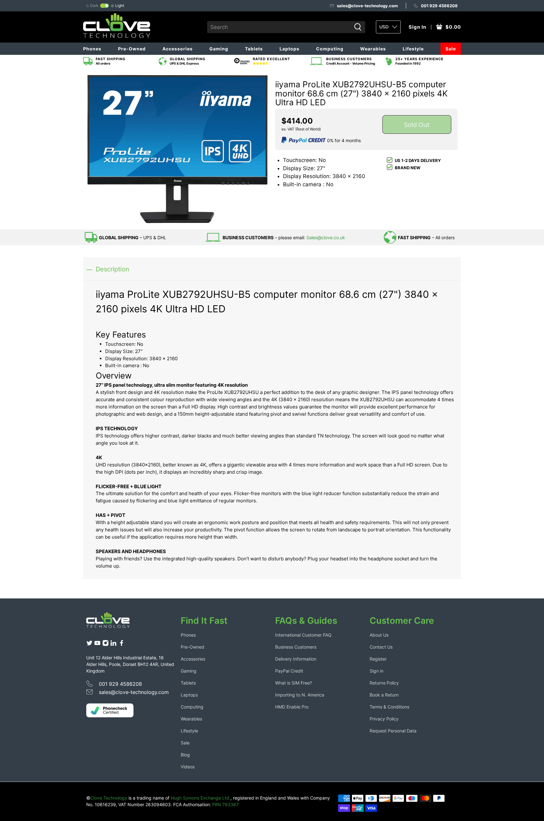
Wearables (373, 48)
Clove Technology (108, 798)
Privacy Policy (384, 718)
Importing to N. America (299, 694)
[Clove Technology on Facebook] (121, 644)
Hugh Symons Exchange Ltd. (200, 798)
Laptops (289, 48)
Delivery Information (295, 659)
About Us (379, 635)
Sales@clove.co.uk (325, 237)
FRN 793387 (225, 804)
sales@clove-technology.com (367, 5)
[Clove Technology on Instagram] (105, 644)
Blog (185, 754)
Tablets (254, 48)
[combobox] (279, 27)
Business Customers (295, 647)
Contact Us (381, 647)
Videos (188, 766)
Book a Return (384, 694)
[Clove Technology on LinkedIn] (113, 644)
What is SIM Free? (293, 682)
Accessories (177, 48)
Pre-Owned (132, 48)
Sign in (376, 671)
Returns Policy (384, 682)
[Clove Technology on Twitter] (89, 644)
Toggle (104, 5)
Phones (92, 48)
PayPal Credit (289, 671)
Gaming (218, 48)
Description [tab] (112, 269)
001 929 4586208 (439, 5)
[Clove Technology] (112, 622)
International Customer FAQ (303, 635)
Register (378, 659)
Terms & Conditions (389, 706)
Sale (450, 48)
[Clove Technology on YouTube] (97, 644)
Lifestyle (413, 48)
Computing (329, 48)
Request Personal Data (393, 730)
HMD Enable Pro (292, 706)
